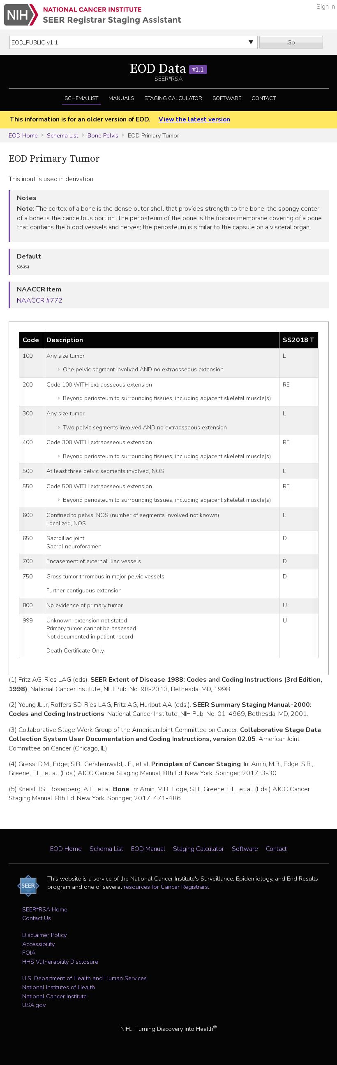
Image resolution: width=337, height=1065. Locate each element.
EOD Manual (148, 849)
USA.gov (34, 1005)
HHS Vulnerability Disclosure (60, 962)
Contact (264, 98)
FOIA (28, 952)
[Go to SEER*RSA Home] (92, 15)
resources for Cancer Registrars (166, 887)
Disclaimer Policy (44, 935)
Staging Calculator (173, 98)
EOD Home (23, 135)
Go (291, 42)
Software (226, 98)
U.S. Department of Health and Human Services (84, 978)
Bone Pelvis (103, 135)
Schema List (81, 98)
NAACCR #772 (39, 300)
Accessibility (38, 944)
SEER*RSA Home (44, 909)
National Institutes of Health (58, 987)
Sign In (325, 6)
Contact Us (36, 918)
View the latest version (194, 119)
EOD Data (167, 69)
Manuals (121, 98)
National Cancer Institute (54, 996)
